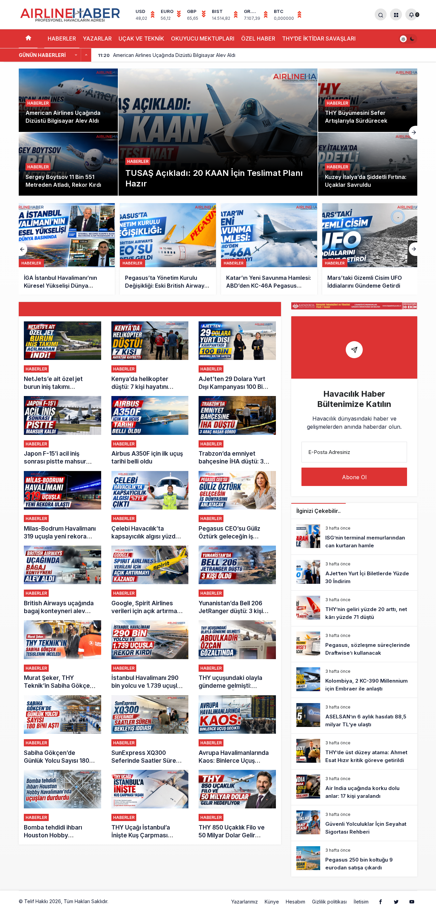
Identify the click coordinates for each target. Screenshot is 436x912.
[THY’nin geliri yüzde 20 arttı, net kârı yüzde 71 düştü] (354, 608)
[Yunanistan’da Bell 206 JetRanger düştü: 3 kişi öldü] (237, 580)
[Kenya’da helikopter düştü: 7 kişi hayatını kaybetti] (150, 356)
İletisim (361, 902)
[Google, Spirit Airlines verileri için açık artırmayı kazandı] (150, 580)
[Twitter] (396, 901)
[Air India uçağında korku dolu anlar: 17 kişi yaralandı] (354, 787)
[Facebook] (380, 901)
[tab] (150, 309)
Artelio (117, 901)
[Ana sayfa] (28, 38)
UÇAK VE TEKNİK (141, 38)
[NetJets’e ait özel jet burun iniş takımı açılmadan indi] (62, 356)
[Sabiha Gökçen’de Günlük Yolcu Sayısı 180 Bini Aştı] (62, 730)
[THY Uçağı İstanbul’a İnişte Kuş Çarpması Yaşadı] (150, 804)
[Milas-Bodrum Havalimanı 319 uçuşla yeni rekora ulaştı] (62, 506)
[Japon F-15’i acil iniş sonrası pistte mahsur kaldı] (62, 431)
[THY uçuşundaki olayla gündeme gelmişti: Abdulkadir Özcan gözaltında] (237, 655)
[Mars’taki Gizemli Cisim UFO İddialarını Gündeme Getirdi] (269, 249)
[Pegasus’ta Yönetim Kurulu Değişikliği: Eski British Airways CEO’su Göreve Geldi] (67, 249)
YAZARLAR (97, 38)
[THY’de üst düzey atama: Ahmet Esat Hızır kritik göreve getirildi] (354, 751)
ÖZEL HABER (258, 38)
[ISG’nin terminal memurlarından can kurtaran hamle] (354, 536)
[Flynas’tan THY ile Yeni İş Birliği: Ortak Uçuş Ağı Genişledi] (370, 249)
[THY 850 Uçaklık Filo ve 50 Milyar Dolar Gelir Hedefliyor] (237, 804)
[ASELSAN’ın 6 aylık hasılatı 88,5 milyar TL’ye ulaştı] (354, 715)
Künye (272, 902)
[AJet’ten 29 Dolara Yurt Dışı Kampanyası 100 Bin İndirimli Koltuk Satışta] (237, 356)
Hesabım (295, 902)
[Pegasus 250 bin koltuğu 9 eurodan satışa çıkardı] (354, 859)
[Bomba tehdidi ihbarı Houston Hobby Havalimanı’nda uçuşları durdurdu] (62, 804)
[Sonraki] (86, 55)
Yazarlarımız (244, 902)
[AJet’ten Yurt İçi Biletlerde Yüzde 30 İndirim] (354, 572)
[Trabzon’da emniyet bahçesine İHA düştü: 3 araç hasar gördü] (237, 431)
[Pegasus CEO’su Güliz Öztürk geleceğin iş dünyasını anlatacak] (237, 506)
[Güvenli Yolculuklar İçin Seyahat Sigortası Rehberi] (354, 823)
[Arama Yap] (381, 14)
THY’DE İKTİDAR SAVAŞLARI (319, 38)
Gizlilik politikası (329, 902)
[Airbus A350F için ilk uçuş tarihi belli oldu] (150, 431)
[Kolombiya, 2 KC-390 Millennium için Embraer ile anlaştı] (354, 680)
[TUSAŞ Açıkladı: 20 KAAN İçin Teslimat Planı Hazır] (218, 132)
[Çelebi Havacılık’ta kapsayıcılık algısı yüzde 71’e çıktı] (150, 506)
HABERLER (62, 38)
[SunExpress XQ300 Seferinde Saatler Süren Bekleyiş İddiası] (150, 730)
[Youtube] (411, 901)
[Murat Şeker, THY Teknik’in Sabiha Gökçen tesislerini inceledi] (62, 655)
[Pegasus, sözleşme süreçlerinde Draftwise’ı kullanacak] (354, 644)
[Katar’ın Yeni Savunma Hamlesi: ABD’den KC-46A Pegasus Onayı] (168, 249)
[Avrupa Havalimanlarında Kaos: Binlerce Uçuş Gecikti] (237, 730)
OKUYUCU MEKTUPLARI (202, 38)
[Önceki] (76, 55)
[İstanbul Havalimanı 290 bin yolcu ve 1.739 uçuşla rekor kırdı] (150, 655)
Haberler (138, 161)
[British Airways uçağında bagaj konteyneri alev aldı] (62, 580)
